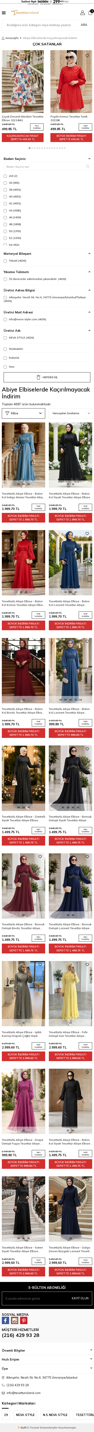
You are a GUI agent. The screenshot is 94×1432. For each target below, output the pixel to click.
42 (14, 203)
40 (14, 196)
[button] (29, 148)
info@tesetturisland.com (24, 1393)
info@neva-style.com (27, 319)
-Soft (22, 1427)
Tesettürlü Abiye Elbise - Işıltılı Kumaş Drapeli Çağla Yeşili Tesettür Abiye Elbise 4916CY (21, 1034)
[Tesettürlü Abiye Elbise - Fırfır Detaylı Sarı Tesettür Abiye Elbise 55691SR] (70, 994)
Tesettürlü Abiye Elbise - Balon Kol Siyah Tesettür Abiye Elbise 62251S (69, 1141)
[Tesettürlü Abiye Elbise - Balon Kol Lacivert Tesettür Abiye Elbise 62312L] (70, 670)
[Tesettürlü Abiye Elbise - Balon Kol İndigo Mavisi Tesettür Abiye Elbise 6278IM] (23, 455)
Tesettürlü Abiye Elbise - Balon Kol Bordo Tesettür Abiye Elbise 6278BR (23, 711)
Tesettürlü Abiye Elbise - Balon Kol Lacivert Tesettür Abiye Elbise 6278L (69, 603)
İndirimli (13, 357)
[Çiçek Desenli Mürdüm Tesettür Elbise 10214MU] (23, 81)
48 (14, 224)
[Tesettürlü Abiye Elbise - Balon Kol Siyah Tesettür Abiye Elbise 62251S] (70, 1101)
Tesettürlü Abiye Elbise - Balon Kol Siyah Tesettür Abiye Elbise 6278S (69, 495)
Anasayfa (11, 38)
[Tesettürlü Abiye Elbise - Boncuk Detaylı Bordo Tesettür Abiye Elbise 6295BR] (23, 886)
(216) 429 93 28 (20, 1335)
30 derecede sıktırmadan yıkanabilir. (37, 279)
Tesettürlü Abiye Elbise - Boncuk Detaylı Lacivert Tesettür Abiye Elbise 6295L (70, 926)
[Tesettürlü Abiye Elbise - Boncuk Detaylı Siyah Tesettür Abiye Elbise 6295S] (70, 778)
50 (14, 231)
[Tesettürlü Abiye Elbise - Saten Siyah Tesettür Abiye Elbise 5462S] (23, 1209)
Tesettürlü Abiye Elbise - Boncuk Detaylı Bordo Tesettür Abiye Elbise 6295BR (23, 926)
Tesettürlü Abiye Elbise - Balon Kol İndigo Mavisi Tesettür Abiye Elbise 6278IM (23, 495)
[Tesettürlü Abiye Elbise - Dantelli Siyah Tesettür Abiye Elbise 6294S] (23, 778)
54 (13, 244)
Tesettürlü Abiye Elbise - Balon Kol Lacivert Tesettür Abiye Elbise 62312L (69, 711)
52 (14, 238)
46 (14, 217)
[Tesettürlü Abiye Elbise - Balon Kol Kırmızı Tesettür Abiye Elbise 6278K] (23, 563)
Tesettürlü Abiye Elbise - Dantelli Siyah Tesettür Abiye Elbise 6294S (23, 818)
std (12, 176)
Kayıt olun (80, 1298)
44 (14, 210)
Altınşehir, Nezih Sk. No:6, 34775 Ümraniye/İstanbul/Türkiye (45, 299)
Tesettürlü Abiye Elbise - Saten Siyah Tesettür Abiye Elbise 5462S (22, 1249)
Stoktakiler (15, 348)
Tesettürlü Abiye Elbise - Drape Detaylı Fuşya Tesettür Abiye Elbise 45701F (22, 1141)
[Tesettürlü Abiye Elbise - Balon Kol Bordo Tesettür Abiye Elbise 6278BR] (23, 670)
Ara (84, 25)
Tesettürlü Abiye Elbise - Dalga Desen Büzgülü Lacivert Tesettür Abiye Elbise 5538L (70, 1249)
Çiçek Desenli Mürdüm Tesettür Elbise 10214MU (22, 118)
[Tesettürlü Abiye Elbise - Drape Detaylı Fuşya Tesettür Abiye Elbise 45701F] (23, 1101)
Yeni (11, 366)
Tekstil (17, 260)
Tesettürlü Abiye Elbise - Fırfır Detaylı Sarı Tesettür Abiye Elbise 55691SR (68, 1034)
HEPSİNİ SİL (50, 377)
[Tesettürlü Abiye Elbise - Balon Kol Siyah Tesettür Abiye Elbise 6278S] (70, 455)
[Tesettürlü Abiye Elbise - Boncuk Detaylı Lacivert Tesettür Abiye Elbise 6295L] (70, 886)
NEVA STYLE (21, 337)
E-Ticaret (33, 1427)
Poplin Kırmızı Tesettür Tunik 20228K (68, 118)
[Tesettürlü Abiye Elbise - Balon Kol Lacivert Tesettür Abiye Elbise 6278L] (70, 563)
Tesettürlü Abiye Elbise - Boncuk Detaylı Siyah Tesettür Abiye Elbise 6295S (70, 818)
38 (14, 189)
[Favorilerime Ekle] (38, 56)
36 (13, 182)
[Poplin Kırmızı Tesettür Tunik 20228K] (71, 81)
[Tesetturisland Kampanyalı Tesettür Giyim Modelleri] (47, 2)
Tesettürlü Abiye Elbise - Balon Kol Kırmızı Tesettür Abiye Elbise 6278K (23, 603)
